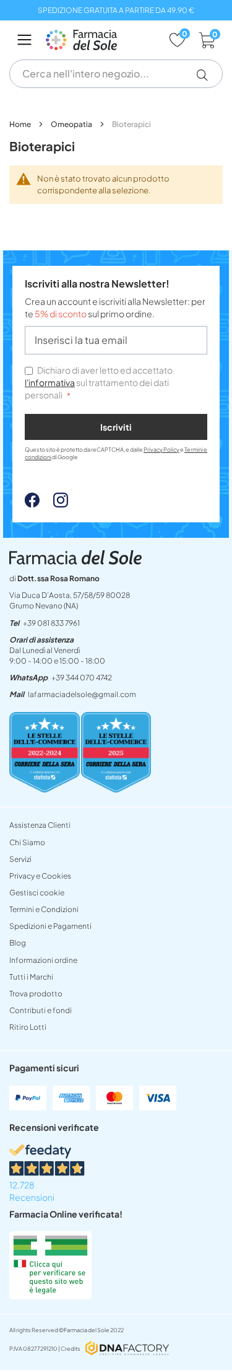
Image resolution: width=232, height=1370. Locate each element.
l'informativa (50, 382)
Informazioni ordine (43, 960)
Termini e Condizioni (44, 909)
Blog (17, 942)
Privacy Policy (161, 449)
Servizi (20, 859)
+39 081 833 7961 (51, 623)
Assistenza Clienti (40, 825)
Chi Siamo (27, 842)
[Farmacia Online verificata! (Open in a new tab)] (50, 1295)
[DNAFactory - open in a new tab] (127, 1349)
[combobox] (116, 73)
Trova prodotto (35, 993)
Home (20, 124)
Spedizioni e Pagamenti (50, 926)
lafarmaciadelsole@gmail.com (82, 694)
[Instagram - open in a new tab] (54, 503)
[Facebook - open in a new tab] (32, 503)
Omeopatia (72, 124)
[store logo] (101, 40)
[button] (207, 75)
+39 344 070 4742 (81, 677)
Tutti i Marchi (31, 976)
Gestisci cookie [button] (36, 892)
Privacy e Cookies (40, 875)
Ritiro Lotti (27, 1027)
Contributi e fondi (40, 1010)
